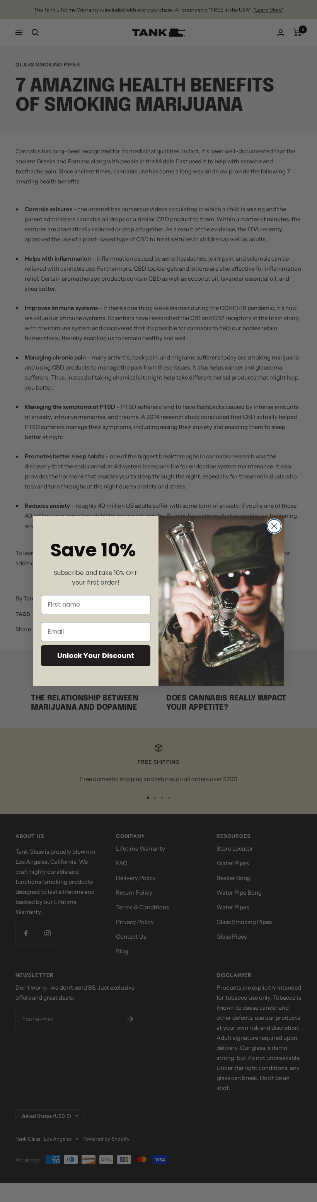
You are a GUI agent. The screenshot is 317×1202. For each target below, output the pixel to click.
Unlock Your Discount (95, 655)
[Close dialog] (274, 526)
